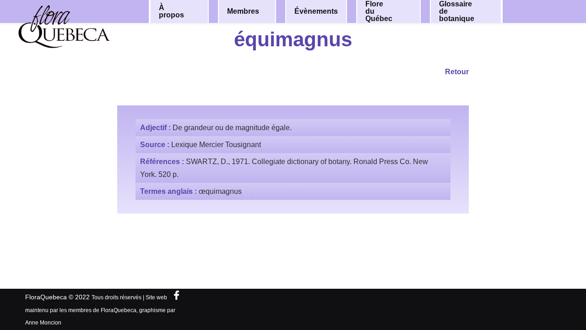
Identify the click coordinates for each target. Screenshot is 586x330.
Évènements (316, 11)
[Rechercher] (544, 11)
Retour (457, 72)
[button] (195, 11)
